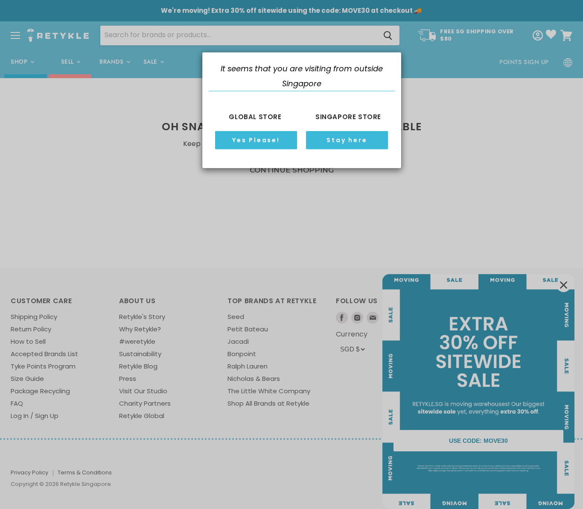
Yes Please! (256, 140)
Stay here (346, 140)
